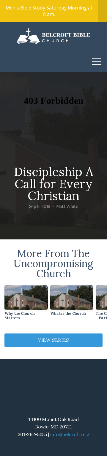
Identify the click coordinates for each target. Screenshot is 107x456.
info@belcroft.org (69, 434)
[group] (26, 305)
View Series (53, 340)
